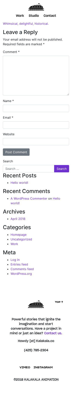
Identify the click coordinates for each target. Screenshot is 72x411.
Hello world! (19, 183)
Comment (11, 52)
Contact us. (53, 333)
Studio (34, 15)
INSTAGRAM (43, 367)
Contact (50, 15)
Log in (15, 260)
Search (8, 161)
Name (8, 101)
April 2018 (18, 219)
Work (20, 15)
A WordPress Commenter (29, 198)
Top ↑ (59, 302)
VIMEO (25, 367)
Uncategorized (21, 239)
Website (8, 134)
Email (8, 117)
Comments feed (22, 269)
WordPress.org (21, 274)
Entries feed (19, 264)
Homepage (18, 235)
